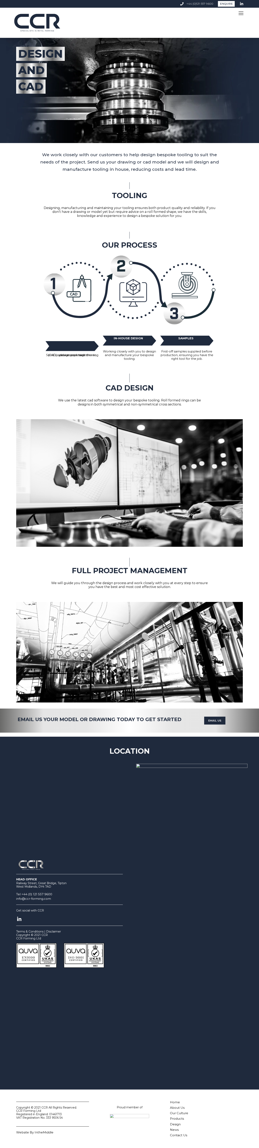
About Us (177, 1108)
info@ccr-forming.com (33, 899)
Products (177, 1118)
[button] (226, 4)
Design (175, 1124)
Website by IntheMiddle (34, 1132)
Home (175, 1102)
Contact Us (178, 1135)
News (174, 1130)
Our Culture (179, 1113)
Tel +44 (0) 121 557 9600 (34, 894)
